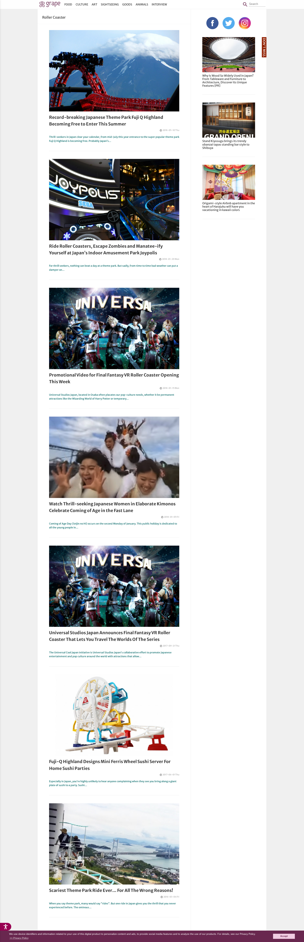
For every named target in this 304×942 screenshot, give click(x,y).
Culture (82, 4)
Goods (127, 4)
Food (68, 4)
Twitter (229, 23)
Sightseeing (110, 4)
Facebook (212, 23)
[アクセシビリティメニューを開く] (5, 927)
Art (94, 4)
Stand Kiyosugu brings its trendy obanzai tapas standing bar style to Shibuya (225, 144)
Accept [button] (284, 936)
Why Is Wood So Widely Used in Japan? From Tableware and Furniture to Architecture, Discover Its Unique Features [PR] (228, 81)
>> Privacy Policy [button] (19, 938)
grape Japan (50, 5)
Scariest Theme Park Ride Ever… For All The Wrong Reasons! (111, 890)
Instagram (245, 23)
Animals (142, 4)
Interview (159, 4)
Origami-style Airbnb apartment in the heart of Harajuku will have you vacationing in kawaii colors (228, 206)
